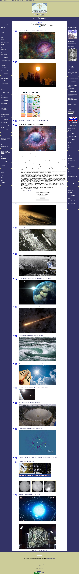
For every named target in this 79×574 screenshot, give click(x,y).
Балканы (2, 35)
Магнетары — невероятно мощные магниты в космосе (29, 494)
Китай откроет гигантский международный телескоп (29, 402)
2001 (2, 177)
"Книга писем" (3, 65)
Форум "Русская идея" (5, 125)
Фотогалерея (3, 80)
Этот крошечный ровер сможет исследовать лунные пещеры (31, 253)
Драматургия (3, 40)
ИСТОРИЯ (6, 100)
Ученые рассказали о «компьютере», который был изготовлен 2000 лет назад (34, 522)
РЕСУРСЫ (73, 166)
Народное (70, 147)
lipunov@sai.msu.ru (51, 558)
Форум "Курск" (3, 127)
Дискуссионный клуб (4, 122)
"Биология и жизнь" (71, 88)
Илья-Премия (3, 158)
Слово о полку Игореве (5, 106)
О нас (10, 0)
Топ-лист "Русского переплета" (71, 188)
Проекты (69, 171)
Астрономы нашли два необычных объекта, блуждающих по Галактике (33, 30)
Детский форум (3, 130)
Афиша (2, 25)
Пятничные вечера (4, 136)
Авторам (69, 156)
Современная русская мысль (6, 95)
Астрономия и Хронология (5, 111)
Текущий (2, 172)
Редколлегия (70, 155)
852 (34, 550)
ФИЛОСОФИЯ (6, 92)
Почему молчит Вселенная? (72, 27)
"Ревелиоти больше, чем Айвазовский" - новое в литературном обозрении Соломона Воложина (38, 457)
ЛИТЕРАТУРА (5, 21)
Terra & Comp (28, 190)
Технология (70, 106)
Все (69, 198)
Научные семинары (71, 75)
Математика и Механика (72, 104)
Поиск (69, 169)
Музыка (2, 81)
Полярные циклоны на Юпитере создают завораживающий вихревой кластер (34, 203)
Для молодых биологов (73, 122)
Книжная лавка (3, 52)
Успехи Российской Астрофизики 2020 (26, 461)
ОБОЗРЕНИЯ (6, 57)
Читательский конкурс (5, 156)
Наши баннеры (70, 192)
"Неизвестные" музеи (4, 83)
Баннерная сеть (70, 190)
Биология (69, 101)
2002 (2, 175)
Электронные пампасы (5, 163)
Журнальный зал (4, 54)
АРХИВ (6, 170)
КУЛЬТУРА (6, 73)
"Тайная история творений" (5, 63)
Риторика (2, 85)
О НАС (73, 152)
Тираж (69, 163)
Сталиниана (3, 116)
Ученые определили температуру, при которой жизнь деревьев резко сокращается (35, 61)
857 (42, 550)
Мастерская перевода (4, 146)
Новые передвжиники (4, 78)
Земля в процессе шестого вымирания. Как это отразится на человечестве (33, 88)
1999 (2, 180)
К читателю (3, 27)
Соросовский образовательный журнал (72, 99)
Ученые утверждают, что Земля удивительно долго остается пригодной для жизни (35, 278)
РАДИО (73, 133)
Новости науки (70, 201)
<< (31, 550)
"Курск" (2, 32)
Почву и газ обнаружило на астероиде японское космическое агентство (33, 227)
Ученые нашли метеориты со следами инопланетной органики (31, 306)
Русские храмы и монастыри (4, 87)
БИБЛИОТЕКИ (73, 125)
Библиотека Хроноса (71, 128)
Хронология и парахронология (4, 109)
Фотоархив (3, 182)
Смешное (69, 149)
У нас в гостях (3, 49)
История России (4, 103)
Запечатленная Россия (5, 114)
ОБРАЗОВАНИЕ (73, 91)
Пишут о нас (70, 161)
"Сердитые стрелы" (4, 70)
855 (38, 550)
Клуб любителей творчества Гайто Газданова (6, 142)
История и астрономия (72, 43)
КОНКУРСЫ (6, 149)
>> (48, 550)
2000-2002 (73, 48)
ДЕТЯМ (6, 161)
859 (45, 550)
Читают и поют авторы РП (72, 136)
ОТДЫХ (73, 139)
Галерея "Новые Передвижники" (39, 564)
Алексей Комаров (41, 568)
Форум (2, 167)
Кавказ (2, 34)
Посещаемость (70, 173)
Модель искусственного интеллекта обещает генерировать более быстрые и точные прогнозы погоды (39, 363)
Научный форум (71, 25)
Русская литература (71, 111)
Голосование (22, 0)
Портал (1, 0)
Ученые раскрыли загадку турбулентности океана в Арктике (31, 335)
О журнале (70, 158)
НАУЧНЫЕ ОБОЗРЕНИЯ (73, 78)
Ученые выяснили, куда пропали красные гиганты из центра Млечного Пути (34, 120)
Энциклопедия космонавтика (70, 64)
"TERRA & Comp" (71, 83)
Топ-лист (27, 0)
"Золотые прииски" (4, 68)
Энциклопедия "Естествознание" (71, 67)
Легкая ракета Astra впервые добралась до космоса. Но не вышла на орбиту (34, 387)
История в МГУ (3, 105)
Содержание (6, 0)
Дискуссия (32, 0)
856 (40, 550)
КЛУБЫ (6, 133)
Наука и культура (71, 46)
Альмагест (3, 112)
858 (43, 550)
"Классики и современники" (5, 60)
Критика (2, 44)
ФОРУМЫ (6, 119)
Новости (17, 0)
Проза (2, 37)
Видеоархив (3, 89)
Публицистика (3, 30)
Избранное (70, 178)
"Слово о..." (3, 62)
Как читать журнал (71, 160)
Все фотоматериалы (4, 184)
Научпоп (69, 130)
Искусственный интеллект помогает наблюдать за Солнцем (30, 478)
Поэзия (2, 39)
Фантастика (3, 165)
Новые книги (3, 47)
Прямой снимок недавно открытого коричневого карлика (30, 428)
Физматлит (70, 70)
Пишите (13, 0)
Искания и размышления (5, 42)
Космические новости (72, 62)
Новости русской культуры (5, 24)
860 (46, 550)
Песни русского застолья (72, 145)
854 (37, 550)
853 (35, 550)
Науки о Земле (70, 102)
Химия (69, 109)
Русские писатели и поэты (72, 176)
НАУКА (73, 21)
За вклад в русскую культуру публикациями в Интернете (5, 152)
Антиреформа (70, 96)
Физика (69, 107)
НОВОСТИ (73, 195)
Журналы (69, 174)
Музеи (69, 142)
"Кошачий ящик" (4, 67)
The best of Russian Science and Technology (72, 207)
